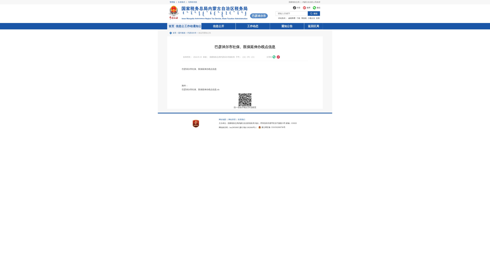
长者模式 (181, 2)
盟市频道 (181, 33)
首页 (174, 33)
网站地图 (222, 119)
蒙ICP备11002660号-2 (248, 127)
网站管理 (232, 119)
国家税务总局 (294, 2)
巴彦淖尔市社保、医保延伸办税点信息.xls (200, 89)
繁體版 (172, 2)
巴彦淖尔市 (191, 33)
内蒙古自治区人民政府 (311, 2)
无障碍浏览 (192, 2)
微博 (278, 57)
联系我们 (241, 119)
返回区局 (313, 26)
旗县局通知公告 (204, 33)
